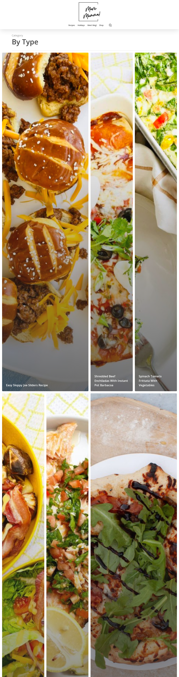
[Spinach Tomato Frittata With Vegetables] (156, 222)
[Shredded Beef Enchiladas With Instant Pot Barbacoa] (112, 222)
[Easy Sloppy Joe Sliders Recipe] (45, 222)
